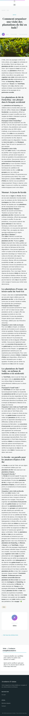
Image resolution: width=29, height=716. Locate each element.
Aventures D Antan (9, 681)
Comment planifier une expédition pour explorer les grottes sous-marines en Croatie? (13, 657)
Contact (4, 706)
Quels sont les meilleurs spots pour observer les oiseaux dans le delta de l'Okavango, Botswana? (14, 664)
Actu (8, 10)
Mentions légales (6, 703)
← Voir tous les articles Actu (10, 635)
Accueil (3, 10)
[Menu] (14, 5)
